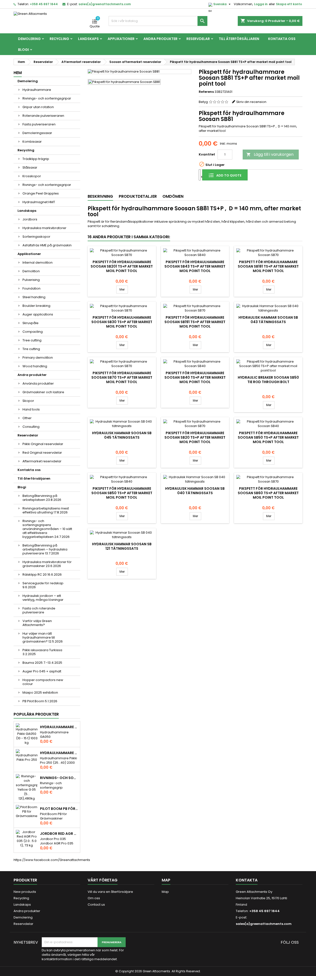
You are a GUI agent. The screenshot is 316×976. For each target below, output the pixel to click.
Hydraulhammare (36, 89)
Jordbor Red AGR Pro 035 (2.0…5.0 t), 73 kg (59, 833)
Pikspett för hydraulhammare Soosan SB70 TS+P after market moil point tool (121, 377)
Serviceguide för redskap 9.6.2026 (42, 585)
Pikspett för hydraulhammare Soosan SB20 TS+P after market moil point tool (194, 437)
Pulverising (31, 279)
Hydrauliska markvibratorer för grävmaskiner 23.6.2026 (47, 564)
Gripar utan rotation (38, 107)
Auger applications (37, 314)
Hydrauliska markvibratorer (44, 228)
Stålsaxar (29, 167)
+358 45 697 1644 (44, 4)
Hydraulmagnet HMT (38, 202)
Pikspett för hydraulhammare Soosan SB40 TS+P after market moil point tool (195, 377)
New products (25, 891)
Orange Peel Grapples (40, 193)
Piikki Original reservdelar (42, 444)
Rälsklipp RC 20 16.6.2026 (42, 574)
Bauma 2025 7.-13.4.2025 (42, 662)
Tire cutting (31, 349)
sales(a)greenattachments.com (105, 4)
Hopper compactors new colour (42, 682)
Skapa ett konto (289, 4)
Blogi (23, 49)
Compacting (32, 331)
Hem (18, 73)
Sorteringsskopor (36, 236)
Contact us (96, 904)
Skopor (28, 400)
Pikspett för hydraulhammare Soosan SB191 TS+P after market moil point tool (194, 322)
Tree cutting (31, 340)
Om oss (94, 898)
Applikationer (121, 38)
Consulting (31, 426)
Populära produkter (36, 714)
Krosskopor (31, 176)
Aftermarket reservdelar (41, 461)
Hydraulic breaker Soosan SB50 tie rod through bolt (268, 379)
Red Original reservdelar (42, 452)
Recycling (59, 38)
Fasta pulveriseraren (39, 124)
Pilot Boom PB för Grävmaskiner (59, 808)
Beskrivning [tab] (100, 196)
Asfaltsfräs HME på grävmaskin (47, 245)
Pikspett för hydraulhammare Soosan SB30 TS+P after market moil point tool (121, 322)
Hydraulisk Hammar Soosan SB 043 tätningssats (268, 319)
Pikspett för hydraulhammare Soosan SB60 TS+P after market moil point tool (268, 493)
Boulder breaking (36, 305)
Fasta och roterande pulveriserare (38, 610)
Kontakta (246, 880)
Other (27, 418)
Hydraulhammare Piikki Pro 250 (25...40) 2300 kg (59, 753)
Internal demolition (37, 262)
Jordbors (29, 219)
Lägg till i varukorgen (270, 154)
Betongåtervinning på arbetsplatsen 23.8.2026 (41, 497)
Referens (206, 92)
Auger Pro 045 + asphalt (41, 671)
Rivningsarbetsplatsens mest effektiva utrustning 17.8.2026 (45, 510)
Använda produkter (38, 383)
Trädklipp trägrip (35, 158)
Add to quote (228, 175)
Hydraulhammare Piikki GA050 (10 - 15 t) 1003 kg (59, 727)
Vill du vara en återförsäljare (110, 891)
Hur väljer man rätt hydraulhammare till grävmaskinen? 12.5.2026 (42, 637)
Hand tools (31, 409)
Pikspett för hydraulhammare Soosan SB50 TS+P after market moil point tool (268, 437)
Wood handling (34, 366)
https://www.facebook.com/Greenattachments (52, 860)
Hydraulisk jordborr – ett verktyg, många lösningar (42, 597)
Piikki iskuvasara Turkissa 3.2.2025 (42, 652)
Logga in (261, 4)
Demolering (29, 38)
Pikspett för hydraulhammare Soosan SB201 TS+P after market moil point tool (122, 266)
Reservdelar (198, 38)
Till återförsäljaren (239, 38)
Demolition (31, 271)
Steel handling (33, 297)
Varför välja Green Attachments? (37, 623)
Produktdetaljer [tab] (138, 196)
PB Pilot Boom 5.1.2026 (39, 701)
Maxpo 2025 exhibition (40, 692)
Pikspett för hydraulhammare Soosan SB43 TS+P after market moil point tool (194, 266)
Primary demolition (37, 357)
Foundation (31, 288)
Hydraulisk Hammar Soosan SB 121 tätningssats (122, 546)
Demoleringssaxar (37, 133)
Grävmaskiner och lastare (43, 392)
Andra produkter (160, 38)
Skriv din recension (251, 101)
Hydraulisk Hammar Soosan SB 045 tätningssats (122, 435)
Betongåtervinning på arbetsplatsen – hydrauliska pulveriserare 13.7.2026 (44, 549)
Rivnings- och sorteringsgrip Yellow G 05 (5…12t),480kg (59, 778)
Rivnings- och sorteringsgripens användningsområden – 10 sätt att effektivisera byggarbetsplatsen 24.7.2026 (47, 529)
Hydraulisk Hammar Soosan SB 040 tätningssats (195, 490)
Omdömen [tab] (172, 196)
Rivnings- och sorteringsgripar (46, 98)
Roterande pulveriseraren (43, 115)
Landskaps (88, 38)
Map (165, 891)
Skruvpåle (30, 323)
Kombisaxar (32, 141)
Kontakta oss (282, 38)
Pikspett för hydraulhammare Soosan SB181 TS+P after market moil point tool (268, 266)
